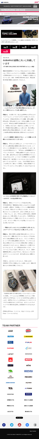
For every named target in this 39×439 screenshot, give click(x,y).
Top (2, 13)
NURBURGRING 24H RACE (11, 13)
